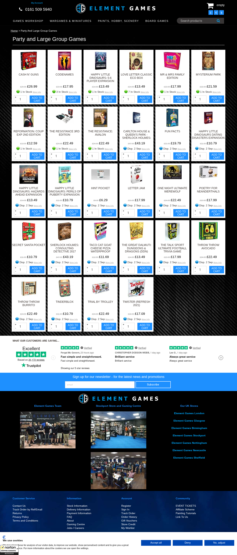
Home (14, 30)
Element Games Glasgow (189, 420)
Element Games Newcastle (189, 450)
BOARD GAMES (156, 20)
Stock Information (77, 505)
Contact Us (19, 505)
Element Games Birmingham (189, 428)
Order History (129, 516)
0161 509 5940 (38, 9)
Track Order (128, 513)
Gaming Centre (76, 524)
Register (126, 505)
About (70, 520)
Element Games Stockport (189, 435)
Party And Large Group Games (39, 30)
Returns (17, 513)
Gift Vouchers (129, 520)
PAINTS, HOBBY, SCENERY (118, 20)
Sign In (125, 509)
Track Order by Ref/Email (27, 509)
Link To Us (182, 516)
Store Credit (128, 524)
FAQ (69, 516)
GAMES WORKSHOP (28, 20)
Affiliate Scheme (185, 509)
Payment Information (79, 513)
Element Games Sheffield (189, 457)
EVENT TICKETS (186, 505)
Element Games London (189, 413)
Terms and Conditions (25, 520)
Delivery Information (78, 509)
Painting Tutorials (186, 513)
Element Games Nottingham (189, 442)
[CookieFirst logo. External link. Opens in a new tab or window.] (4, 537)
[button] (9, 550)
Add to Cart (37, 99)
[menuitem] (28, 21)
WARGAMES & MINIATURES (70, 20)
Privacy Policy (21, 516)
